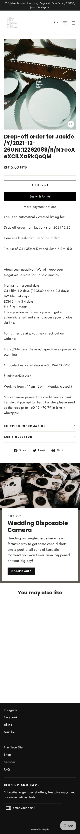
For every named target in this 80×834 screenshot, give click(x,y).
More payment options (40, 206)
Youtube (9, 732)
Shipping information (25, 426)
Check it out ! (21, 571)
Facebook (10, 717)
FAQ (7, 769)
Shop (7, 754)
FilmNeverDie (13, 747)
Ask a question (18, 437)
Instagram (10, 710)
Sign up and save (22, 785)
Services (9, 762)
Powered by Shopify (40, 829)
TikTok (8, 724)
